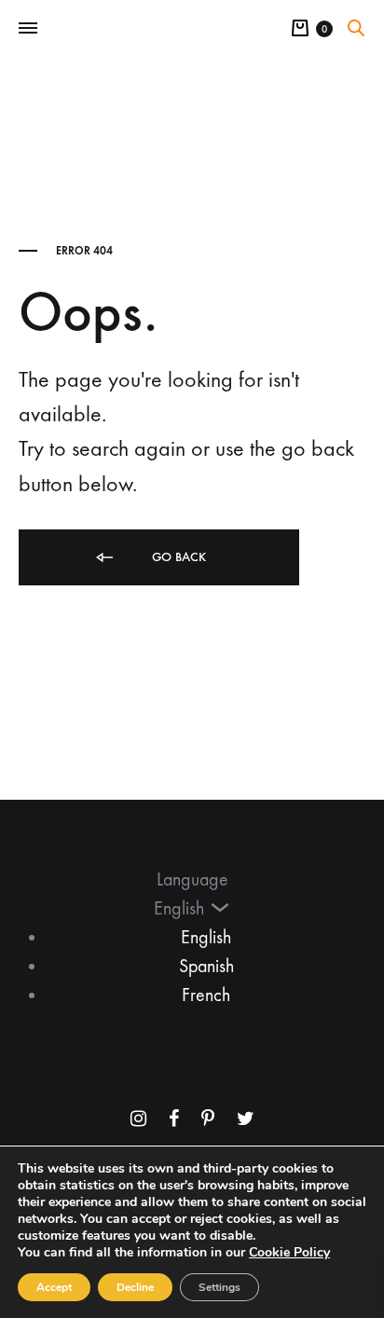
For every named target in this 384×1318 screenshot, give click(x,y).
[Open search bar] (356, 28)
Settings (219, 1287)
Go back (177, 557)
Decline (135, 1287)
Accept (54, 1287)
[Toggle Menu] (28, 29)
